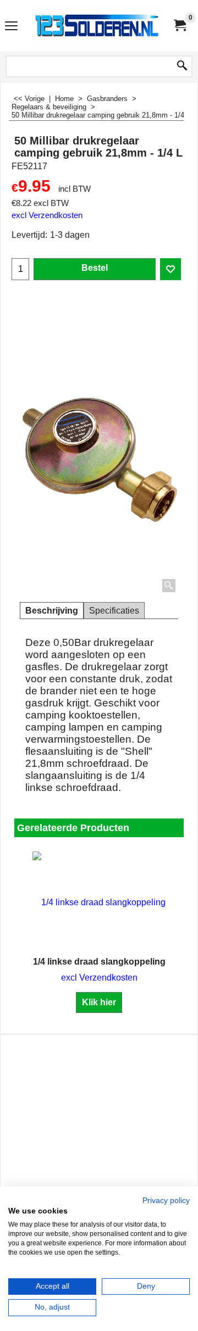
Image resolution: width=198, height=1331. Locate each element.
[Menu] (11, 26)
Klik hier (99, 1002)
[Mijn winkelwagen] (179, 25)
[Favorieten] (170, 269)
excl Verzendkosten (47, 215)
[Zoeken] (182, 66)
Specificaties (114, 610)
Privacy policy (166, 1200)
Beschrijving (51, 610)
